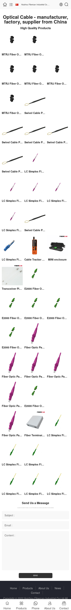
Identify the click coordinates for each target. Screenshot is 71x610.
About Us (43, 588)
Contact (35, 593)
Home (13, 588)
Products (28, 588)
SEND (35, 575)
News (58, 588)
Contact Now (12, 47)
